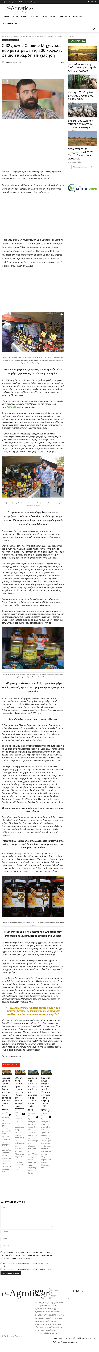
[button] (94, 29)
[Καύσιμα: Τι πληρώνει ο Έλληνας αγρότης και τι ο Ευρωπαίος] (82, 82)
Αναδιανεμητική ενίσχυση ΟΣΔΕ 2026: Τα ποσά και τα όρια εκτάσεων (81, 153)
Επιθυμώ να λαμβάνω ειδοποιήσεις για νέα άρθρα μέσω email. (28, 1269)
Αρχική (4, 36)
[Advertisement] (33, 150)
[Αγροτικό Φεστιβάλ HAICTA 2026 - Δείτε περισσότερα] (82, 187)
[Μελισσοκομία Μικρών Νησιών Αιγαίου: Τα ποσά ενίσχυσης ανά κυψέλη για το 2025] (46, 1072)
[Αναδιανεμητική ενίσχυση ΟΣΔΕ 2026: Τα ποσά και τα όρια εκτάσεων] (82, 138)
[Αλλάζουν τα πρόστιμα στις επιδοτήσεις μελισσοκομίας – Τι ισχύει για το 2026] (33, 1072)
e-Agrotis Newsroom (6, 1110)
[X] (95, 1)
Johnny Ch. (11, 62)
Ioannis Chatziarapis (19, 1107)
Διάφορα (12, 36)
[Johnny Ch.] (3, 62)
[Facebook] (88, 1)
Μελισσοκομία (14, 40)
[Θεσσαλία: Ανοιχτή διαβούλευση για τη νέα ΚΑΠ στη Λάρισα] (82, 53)
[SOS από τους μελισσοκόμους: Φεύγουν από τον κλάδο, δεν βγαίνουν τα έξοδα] (19, 1072)
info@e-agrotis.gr (50, 1333)
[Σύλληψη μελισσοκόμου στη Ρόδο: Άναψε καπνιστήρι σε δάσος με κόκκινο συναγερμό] (6, 1072)
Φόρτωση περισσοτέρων (81, 167)
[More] (37, 69)
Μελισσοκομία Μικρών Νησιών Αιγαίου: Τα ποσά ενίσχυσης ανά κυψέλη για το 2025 (45, 1092)
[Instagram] (92, 1)
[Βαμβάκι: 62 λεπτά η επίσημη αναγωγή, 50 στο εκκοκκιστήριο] (82, 110)
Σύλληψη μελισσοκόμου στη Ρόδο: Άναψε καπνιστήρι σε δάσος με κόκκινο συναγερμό (6, 1092)
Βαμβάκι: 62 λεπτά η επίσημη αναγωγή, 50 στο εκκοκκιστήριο (80, 124)
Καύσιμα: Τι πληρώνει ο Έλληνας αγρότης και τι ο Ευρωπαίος (82, 95)
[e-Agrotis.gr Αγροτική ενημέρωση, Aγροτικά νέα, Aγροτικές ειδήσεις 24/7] (19, 9)
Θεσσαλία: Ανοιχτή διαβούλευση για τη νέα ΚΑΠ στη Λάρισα (82, 67)
